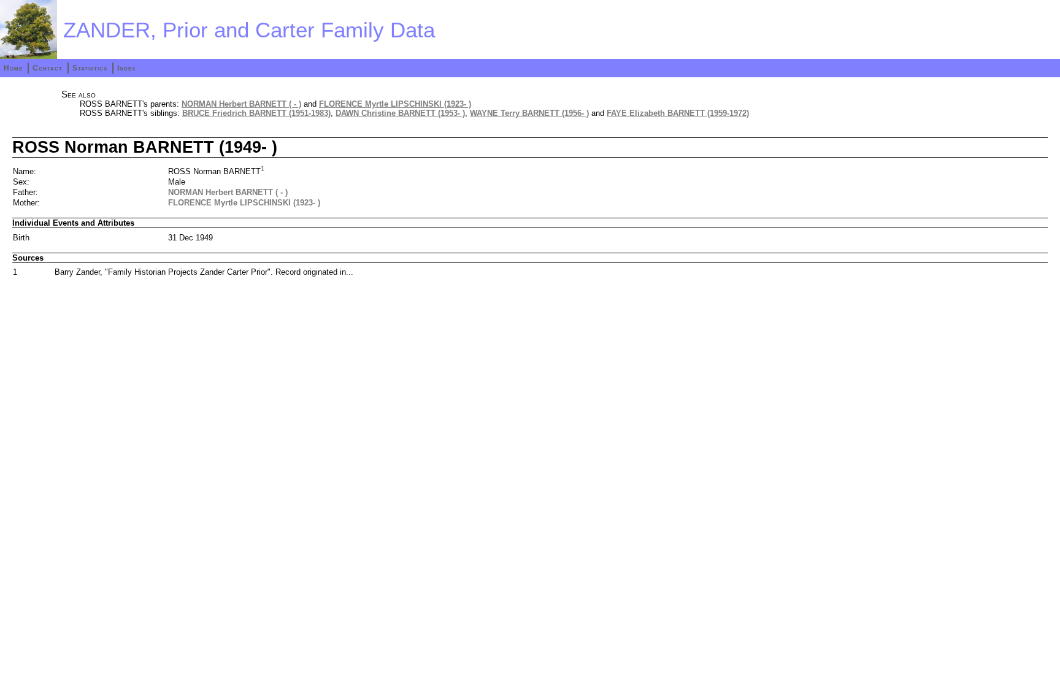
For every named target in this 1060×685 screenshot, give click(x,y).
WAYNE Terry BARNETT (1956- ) (529, 113)
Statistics (89, 68)
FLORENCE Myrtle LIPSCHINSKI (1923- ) (395, 104)
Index (126, 68)
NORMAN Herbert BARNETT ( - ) (241, 104)
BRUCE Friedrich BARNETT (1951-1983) (256, 113)
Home (13, 68)
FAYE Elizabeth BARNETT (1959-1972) (678, 113)
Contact (48, 68)
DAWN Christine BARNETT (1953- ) (400, 113)
